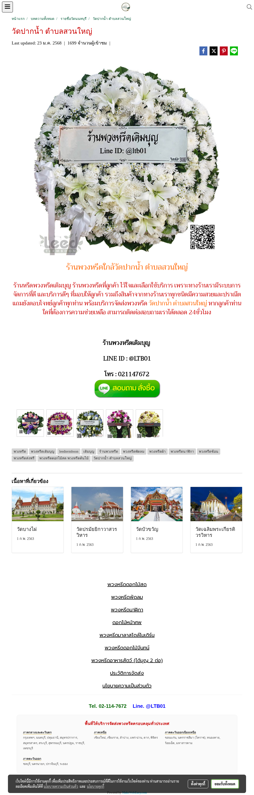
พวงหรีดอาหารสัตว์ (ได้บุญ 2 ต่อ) (127, 660)
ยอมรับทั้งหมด (225, 784)
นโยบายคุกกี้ (95, 786)
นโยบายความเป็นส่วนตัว (127, 685)
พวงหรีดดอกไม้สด (127, 584)
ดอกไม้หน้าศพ (127, 622)
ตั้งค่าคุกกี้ (198, 784)
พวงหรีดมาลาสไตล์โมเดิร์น (127, 635)
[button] (248, 7)
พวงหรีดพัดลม (127, 597)
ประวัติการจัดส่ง (127, 673)
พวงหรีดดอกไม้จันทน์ (127, 647)
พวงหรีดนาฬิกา (127, 609)
